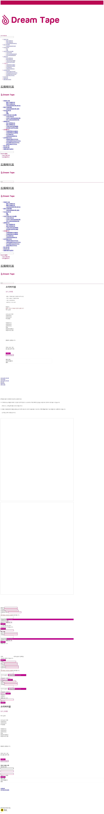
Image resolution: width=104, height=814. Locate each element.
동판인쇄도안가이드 (10, 75)
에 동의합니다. (10, 615)
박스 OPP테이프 (9, 58)
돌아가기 (3, 693)
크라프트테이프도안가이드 (11, 72)
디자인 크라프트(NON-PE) (11, 54)
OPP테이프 (5, 56)
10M (7, 50)
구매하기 (3, 702)
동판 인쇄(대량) (6, 44)
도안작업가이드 (6, 70)
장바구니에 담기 (4, 761)
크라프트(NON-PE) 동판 (11, 46)
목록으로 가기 (4, 679)
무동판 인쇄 (5, 39)
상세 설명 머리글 (5, 378)
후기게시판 (5, 76)
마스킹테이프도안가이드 (11, 74)
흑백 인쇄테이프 (9, 42)
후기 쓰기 (3, 628)
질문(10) (3, 383)
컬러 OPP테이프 (9, 59)
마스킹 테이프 (6, 47)
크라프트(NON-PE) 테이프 (11, 43)
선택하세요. (9, 315)
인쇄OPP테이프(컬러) (10, 64)
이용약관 (3, 788)
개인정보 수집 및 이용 (6, 615)
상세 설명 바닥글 (5, 380)
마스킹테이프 (9, 67)
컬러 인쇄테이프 (9, 40)
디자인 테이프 (9, 52)
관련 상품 (3, 384)
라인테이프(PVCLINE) (10, 62)
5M (6, 48)
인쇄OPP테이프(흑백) (10, 66)
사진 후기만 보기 (6, 625)
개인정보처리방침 (5, 790)
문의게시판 (5, 78)
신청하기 (3, 776)
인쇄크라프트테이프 (10, 68)
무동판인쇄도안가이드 (10, 71)
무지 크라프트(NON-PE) (11, 55)
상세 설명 (3, 379)
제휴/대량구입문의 (7, 79)
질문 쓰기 (3, 660)
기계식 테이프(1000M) (10, 60)
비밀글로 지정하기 (5, 678)
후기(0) (2, 382)
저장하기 (3, 623)
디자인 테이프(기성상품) (8, 51)
